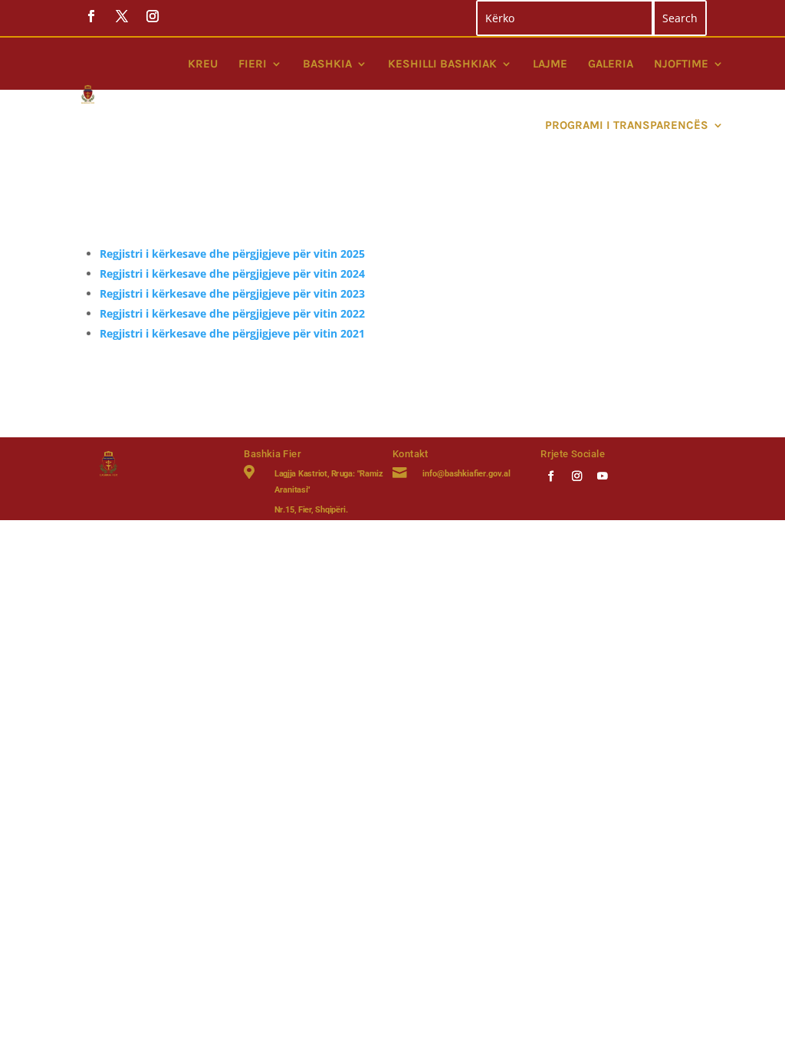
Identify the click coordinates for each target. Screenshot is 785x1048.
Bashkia (327, 64)
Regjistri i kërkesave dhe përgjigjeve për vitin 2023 (232, 293)
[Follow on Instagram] (577, 475)
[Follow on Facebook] (551, 475)
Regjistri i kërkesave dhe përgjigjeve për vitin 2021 (232, 333)
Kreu (203, 64)
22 (359, 313)
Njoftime (681, 64)
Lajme (550, 64)
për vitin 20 (323, 313)
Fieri (252, 64)
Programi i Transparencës (626, 125)
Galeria (610, 64)
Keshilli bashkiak (442, 64)
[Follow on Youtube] (603, 475)
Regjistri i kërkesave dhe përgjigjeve (196, 313)
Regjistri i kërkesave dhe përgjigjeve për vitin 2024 (232, 273)
